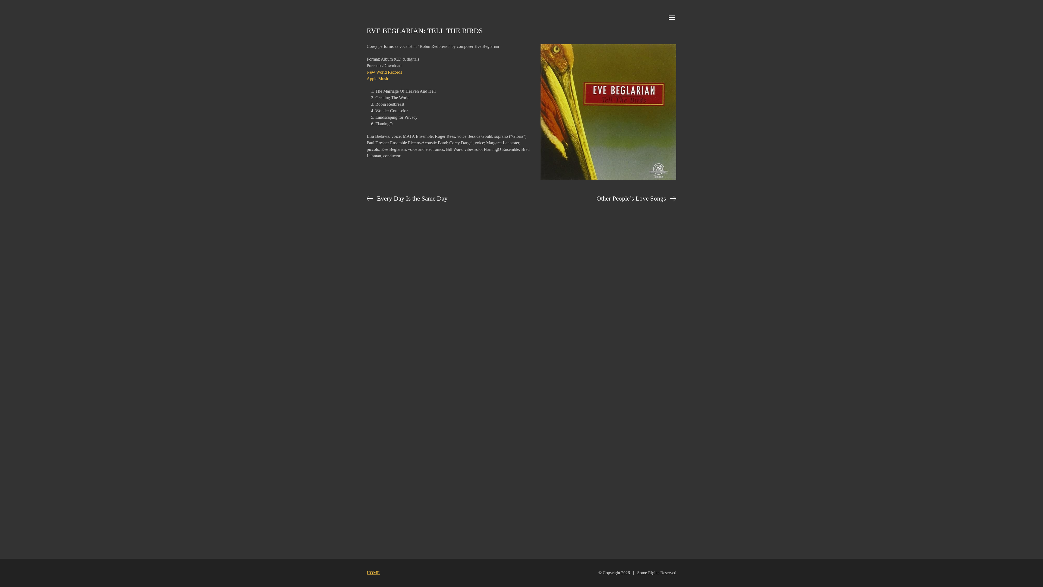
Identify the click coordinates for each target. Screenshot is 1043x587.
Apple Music (378, 78)
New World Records (384, 72)
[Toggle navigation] (671, 17)
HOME (373, 572)
